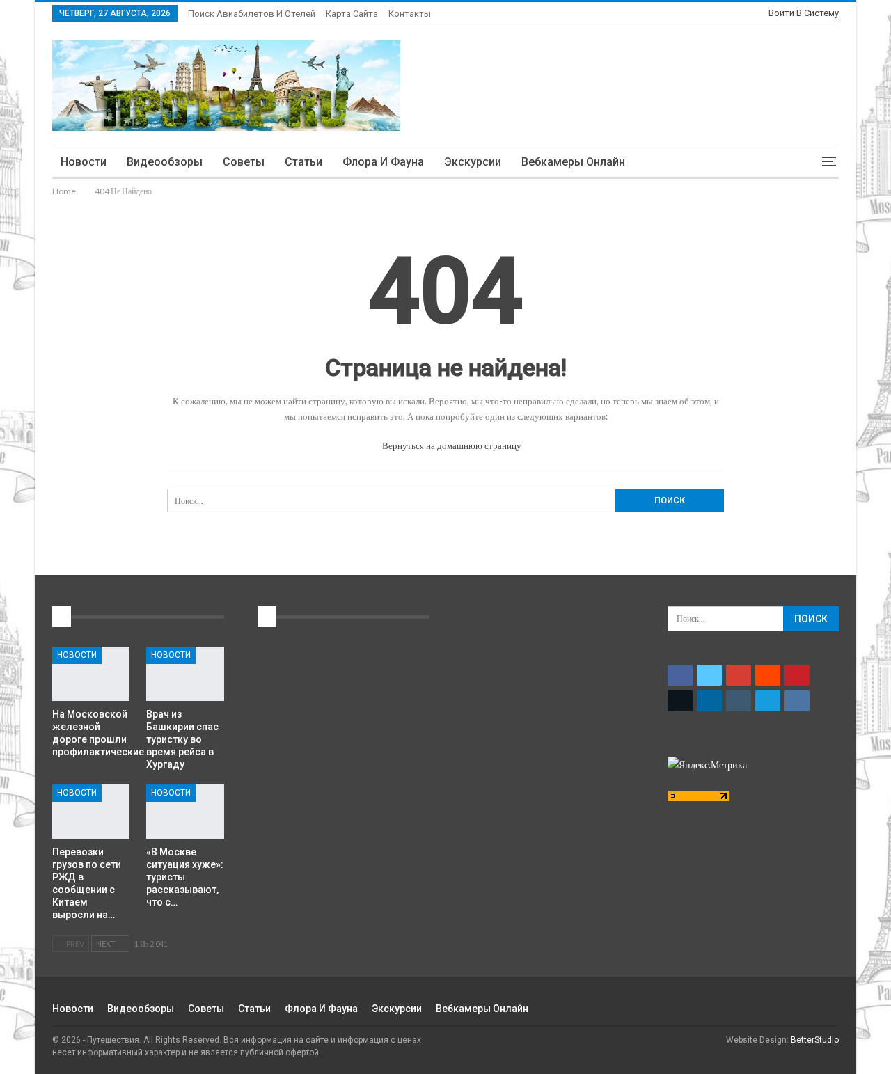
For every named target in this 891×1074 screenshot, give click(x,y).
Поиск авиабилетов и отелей (251, 13)
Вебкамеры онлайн (573, 161)
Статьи (303, 161)
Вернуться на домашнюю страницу (450, 445)
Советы (244, 161)
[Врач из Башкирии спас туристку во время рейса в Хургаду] (184, 674)
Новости (84, 161)
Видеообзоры (165, 161)
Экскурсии (472, 161)
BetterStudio (815, 1040)
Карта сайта (352, 13)
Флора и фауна (383, 161)
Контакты (409, 13)
